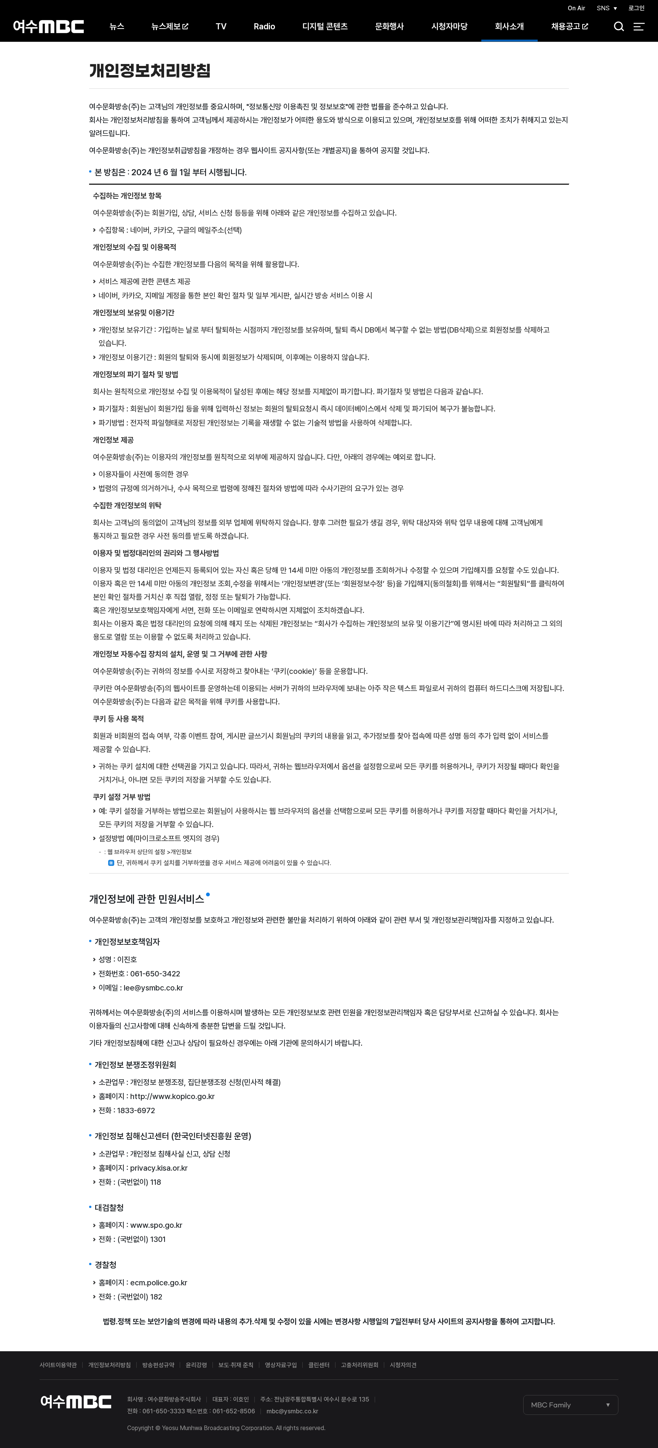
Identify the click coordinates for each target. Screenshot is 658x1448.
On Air (576, 8)
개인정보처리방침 (109, 1365)
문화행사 (389, 26)
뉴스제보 (166, 26)
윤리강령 (196, 1365)
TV (221, 26)
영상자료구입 (281, 1365)
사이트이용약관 (58, 1365)
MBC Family (551, 1405)
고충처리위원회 (360, 1365)
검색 (616, 27)
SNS (603, 8)
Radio (264, 26)
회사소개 (509, 26)
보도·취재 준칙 (236, 1365)
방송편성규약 (158, 1365)
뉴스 (117, 26)
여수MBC (48, 26)
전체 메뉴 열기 (639, 26)
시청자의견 (403, 1365)
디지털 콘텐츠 (325, 26)
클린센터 (319, 1365)
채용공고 (565, 26)
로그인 (637, 8)
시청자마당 (449, 26)
